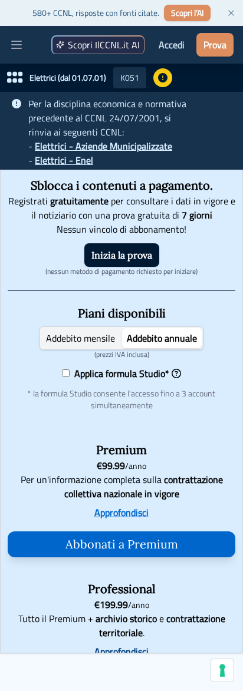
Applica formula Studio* (119, 373)
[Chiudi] (231, 13)
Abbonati (121, 544)
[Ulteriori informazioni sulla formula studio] (176, 373)
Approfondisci (121, 512)
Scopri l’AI (187, 12)
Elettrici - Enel (64, 160)
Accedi (172, 45)
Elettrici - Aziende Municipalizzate (103, 146)
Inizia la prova (121, 255)
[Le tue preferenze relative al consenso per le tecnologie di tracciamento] (222, 670)
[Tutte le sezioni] (14, 77)
